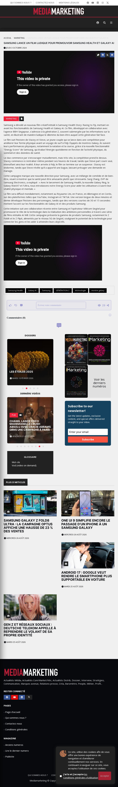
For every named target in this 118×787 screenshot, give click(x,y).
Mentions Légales (69, 3)
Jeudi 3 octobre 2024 (16, 48)
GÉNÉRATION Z (62, 290)
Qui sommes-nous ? (20, 3)
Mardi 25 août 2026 (73, 586)
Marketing (19, 38)
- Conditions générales (16, 729)
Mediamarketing (38, 780)
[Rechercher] (104, 23)
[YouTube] (92, 2)
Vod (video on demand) (24, 465)
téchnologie (80, 290)
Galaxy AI (32, 290)
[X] (107, 2)
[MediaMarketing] (59, 11)
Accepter (104, 775)
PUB (14, 415)
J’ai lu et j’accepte (80, 776)
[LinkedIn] (97, 2)
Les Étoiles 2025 (21, 371)
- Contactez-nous (13, 723)
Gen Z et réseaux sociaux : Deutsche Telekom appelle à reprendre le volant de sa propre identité (30, 630)
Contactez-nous (45, 3)
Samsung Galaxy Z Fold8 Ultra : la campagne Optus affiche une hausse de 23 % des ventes (28, 526)
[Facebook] (88, 2)
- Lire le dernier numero (16, 750)
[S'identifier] (98, 23)
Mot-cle (16, 462)
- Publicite (9, 756)
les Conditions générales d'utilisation (80, 776)
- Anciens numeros (13, 744)
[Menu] (111, 23)
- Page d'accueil (12, 712)
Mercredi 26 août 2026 (17, 538)
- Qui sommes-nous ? (15, 717)
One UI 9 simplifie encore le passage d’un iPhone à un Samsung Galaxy (85, 524)
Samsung (46, 290)
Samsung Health (15, 290)
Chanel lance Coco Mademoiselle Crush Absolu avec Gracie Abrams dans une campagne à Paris (30, 425)
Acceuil (7, 38)
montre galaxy (97, 290)
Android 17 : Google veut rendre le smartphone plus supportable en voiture (86, 576)
